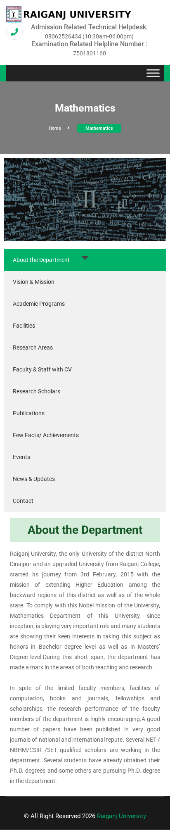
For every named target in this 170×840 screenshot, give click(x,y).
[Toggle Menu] (153, 73)
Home (55, 128)
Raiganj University (121, 816)
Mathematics (99, 128)
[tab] (85, 260)
